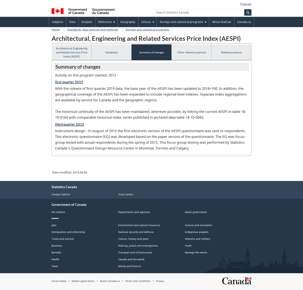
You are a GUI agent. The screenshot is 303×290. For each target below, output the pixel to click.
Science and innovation (198, 225)
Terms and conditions (138, 281)
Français (245, 4)
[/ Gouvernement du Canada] (83, 11)
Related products (231, 52)
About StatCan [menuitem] (221, 22)
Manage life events (196, 252)
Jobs (54, 225)
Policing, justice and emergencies (138, 245)
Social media (59, 281)
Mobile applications (83, 281)
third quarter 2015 (69, 124)
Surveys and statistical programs (147, 30)
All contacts (58, 212)
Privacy (160, 281)
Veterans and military (197, 238)
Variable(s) (111, 52)
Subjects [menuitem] (57, 22)
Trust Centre (125, 194)
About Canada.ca (110, 281)
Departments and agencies (134, 212)
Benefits (56, 252)
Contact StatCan (61, 194)
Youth (188, 245)
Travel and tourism (63, 238)
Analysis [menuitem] (87, 22)
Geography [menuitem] (127, 22)
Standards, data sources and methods (92, 30)
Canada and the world (131, 259)
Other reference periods (191, 52)
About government (196, 212)
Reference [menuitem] (105, 22)
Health (55, 259)
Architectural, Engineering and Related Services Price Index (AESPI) (71, 52)
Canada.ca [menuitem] (244, 22)
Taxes (55, 266)
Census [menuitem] (146, 22)
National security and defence (136, 232)
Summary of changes (151, 52)
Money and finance (129, 266)
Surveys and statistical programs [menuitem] (181, 22)
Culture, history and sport (133, 238)
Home (56, 30)
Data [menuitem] (72, 22)
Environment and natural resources (139, 225)
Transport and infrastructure (135, 252)
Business (57, 245)
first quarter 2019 (69, 82)
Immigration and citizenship (68, 232)
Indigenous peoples (196, 232)
